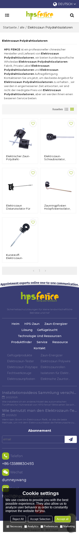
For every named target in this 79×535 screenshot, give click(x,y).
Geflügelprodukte (19, 355)
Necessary (16, 526)
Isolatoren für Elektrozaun (56, 373)
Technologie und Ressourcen (39, 336)
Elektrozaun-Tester (20, 361)
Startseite (10, 27)
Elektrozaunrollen (53, 367)
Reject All (18, 519)
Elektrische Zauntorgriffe (56, 379)
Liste (66, 109)
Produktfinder (21, 342)
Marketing (69, 526)
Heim (15, 324)
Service (42, 342)
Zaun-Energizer (55, 324)
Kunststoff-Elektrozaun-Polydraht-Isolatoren (19, 258)
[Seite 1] (33, 271)
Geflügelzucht (47, 330)
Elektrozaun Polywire (55, 361)
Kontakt (39, 348)
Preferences (51, 526)
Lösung (26, 330)
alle (22, 27)
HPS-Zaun (32, 324)
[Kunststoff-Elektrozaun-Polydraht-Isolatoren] (20, 235)
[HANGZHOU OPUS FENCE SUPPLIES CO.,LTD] (39, 15)
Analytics (33, 526)
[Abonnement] (71, 439)
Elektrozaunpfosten (21, 379)
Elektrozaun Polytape (22, 367)
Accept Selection (40, 519)
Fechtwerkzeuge (19, 373)
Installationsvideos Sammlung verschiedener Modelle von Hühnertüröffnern (39, 392)
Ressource (60, 342)
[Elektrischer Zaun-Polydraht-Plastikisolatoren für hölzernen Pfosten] (20, 137)
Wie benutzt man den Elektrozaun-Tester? (39, 410)
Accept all (62, 519)
